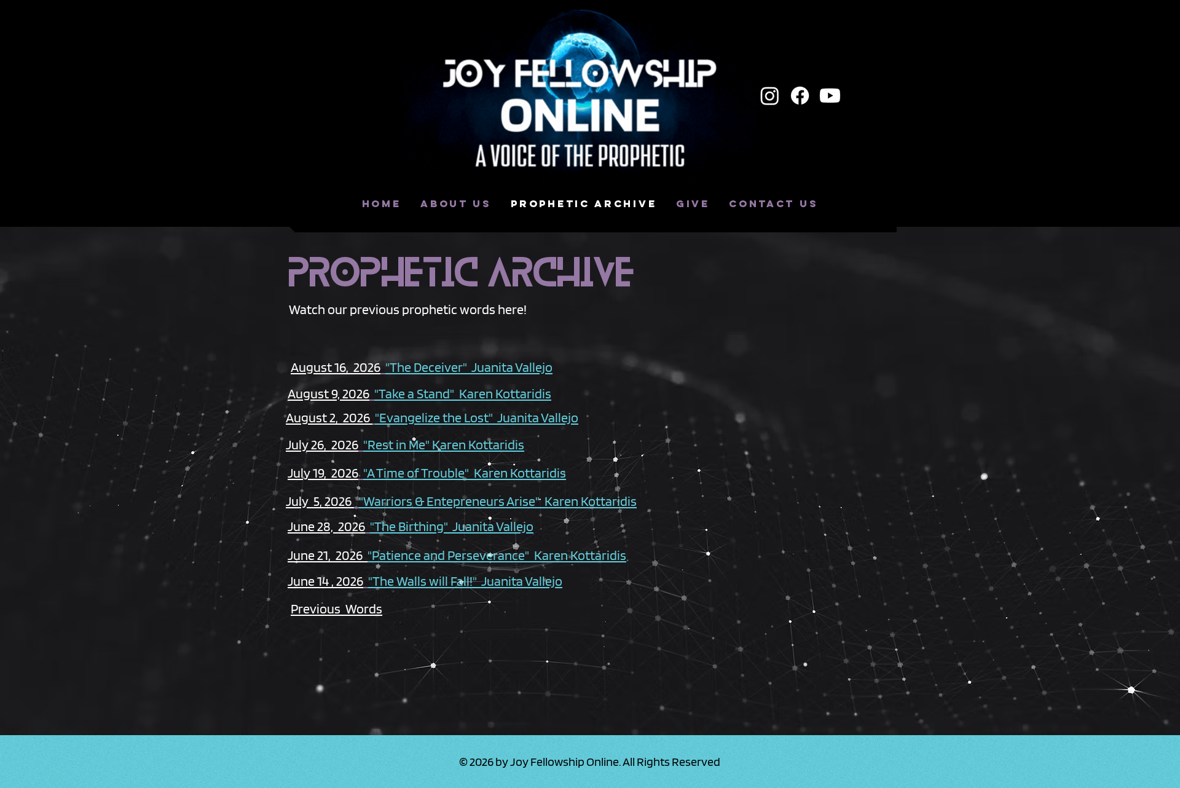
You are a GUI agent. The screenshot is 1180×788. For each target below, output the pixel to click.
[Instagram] (770, 96)
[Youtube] (830, 96)
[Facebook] (800, 96)
